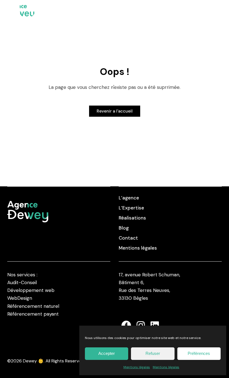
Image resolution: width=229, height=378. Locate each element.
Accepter (106, 353)
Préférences (199, 353)
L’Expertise (131, 208)
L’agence (129, 198)
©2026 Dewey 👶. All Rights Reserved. (46, 361)
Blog (124, 228)
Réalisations (132, 218)
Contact (128, 238)
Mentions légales (136, 367)
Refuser (152, 353)
